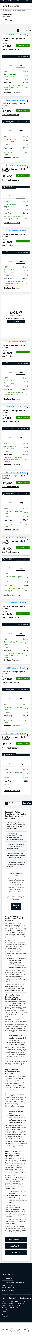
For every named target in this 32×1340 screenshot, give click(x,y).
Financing (19, 1298)
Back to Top (27, 803)
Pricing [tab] (21, 65)
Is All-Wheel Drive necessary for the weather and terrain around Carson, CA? (15, 846)
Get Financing (16, 1252)
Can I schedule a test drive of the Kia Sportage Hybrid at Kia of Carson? (16, 864)
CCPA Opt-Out (28, 1330)
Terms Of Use (11, 1330)
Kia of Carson (3, 1330)
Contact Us (16, 906)
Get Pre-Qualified (16, 321)
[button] (27, 36)
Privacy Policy (7, 1330)
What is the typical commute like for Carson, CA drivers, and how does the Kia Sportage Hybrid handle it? (16, 825)
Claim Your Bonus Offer (23, 56)
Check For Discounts (23, 45)
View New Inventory (16, 1239)
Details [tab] (11, 65)
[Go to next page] (26, 30)
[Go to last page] (30, 30)
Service (12, 1298)
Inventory (5, 1298)
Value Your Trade (16, 1246)
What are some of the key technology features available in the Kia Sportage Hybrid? (16, 855)
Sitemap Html (20, 1330)
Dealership (27, 1298)
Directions (26, 1304)
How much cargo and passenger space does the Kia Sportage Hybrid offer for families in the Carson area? (15, 836)
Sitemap (16, 1330)
